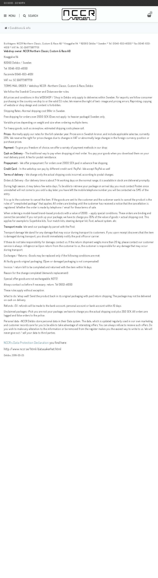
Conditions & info (20, 28)
